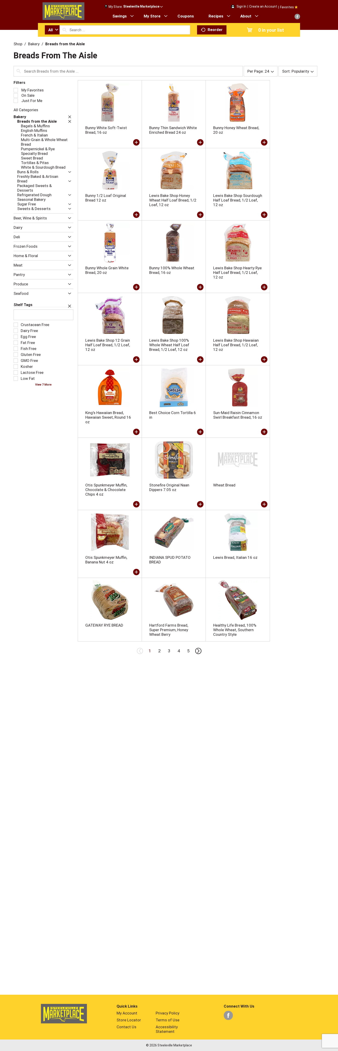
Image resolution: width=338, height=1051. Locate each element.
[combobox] (52, 29)
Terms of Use (167, 1020)
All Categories (26, 110)
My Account (127, 1013)
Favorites (287, 7)
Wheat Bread (224, 485)
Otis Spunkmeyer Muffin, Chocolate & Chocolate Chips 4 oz (106, 490)
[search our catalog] (65, 29)
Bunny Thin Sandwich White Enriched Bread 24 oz (173, 130)
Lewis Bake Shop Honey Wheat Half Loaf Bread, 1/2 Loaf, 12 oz (172, 200)
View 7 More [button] (43, 384)
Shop (18, 44)
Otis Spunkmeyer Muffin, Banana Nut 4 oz (106, 559)
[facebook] (297, 16)
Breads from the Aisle (65, 44)
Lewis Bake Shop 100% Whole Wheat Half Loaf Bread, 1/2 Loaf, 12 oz (169, 345)
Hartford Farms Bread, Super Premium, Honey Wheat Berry (168, 630)
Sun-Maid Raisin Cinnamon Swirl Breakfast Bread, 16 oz (237, 415)
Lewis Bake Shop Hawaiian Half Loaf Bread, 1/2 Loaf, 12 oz (236, 345)
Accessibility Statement (167, 1029)
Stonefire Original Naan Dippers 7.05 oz (169, 487)
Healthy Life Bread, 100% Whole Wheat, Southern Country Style (234, 630)
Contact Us (126, 1027)
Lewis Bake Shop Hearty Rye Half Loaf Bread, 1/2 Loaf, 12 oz (237, 272)
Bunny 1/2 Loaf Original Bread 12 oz (105, 197)
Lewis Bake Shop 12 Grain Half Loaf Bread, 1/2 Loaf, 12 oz (107, 345)
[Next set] (198, 651)
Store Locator (129, 1020)
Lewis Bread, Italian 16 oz (235, 557)
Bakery (34, 44)
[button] (143, 7)
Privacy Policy (167, 1013)
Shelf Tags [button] (23, 305)
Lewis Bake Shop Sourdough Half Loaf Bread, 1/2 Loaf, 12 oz (237, 200)
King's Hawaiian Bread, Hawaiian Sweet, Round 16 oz (108, 417)
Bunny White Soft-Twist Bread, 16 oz (106, 130)
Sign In (241, 6)
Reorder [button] (215, 29)
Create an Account (263, 6)
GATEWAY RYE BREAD (104, 625)
